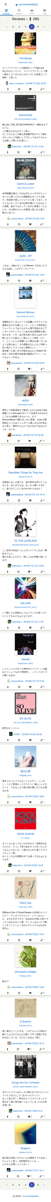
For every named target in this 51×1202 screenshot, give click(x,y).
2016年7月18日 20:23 (36, 83)
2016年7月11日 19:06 (33, 565)
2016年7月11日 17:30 (33, 621)
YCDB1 (16, 734)
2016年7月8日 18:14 (34, 1043)
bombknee (17, 434)
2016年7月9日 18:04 (34, 796)
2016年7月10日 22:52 (32, 734)
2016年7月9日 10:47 (34, 934)
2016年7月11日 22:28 (33, 434)
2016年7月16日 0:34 (34, 218)
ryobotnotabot (16, 274)
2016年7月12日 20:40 (34, 362)
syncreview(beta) (28, 4)
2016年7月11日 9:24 (34, 680)
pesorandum (17, 362)
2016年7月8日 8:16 (33, 1110)
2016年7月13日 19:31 (35, 274)
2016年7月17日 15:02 (33, 146)
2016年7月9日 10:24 (34, 987)
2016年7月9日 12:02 (33, 865)
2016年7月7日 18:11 (34, 1170)
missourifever (17, 218)
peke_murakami (16, 83)
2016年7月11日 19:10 (35, 494)
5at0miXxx (17, 146)
